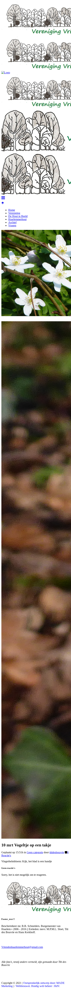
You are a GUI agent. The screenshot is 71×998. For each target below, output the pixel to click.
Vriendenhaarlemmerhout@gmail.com (22, 947)
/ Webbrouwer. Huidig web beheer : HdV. (37, 986)
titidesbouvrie (56, 852)
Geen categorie (35, 852)
